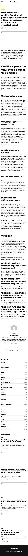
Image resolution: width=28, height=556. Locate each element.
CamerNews (14, 2)
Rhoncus (3, 406)
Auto (2, 372)
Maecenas (3, 399)
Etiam (2, 392)
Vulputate (3, 426)
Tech (3, 9)
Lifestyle (3, 397)
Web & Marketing (5, 429)
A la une (3, 362)
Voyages (3, 424)
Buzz (2, 374)
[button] (2, 2)
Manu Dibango (14, 335)
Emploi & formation (5, 382)
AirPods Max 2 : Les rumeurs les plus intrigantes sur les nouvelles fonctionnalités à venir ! (12, 532)
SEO (2, 409)
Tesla (2, 419)
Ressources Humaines (6, 404)
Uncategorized (4, 421)
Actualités (3, 365)
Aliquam (3, 369)
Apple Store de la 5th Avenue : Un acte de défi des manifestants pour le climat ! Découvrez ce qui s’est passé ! (14, 470)
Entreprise (3, 384)
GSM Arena (20, 259)
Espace (3, 389)
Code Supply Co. (19, 551)
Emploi (2, 379)
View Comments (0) (14, 350)
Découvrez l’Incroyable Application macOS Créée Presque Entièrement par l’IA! (13, 501)
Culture (3, 377)
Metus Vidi (3, 402)
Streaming (3, 414)
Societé (3, 411)
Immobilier (3, 394)
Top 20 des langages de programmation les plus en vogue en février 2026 (13, 440)
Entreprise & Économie (6, 387)
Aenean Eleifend (5, 367)
